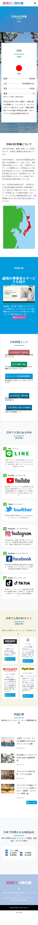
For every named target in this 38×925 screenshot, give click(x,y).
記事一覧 (15, 898)
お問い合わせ (8, 898)
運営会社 (13, 900)
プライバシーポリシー (26, 898)
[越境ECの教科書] (13, 3)
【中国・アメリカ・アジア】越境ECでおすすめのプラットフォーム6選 (25, 741)
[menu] (35, 3)
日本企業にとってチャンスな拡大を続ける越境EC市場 (26, 757)
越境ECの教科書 (14, 907)
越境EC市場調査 (22, 900)
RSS (19, 889)
